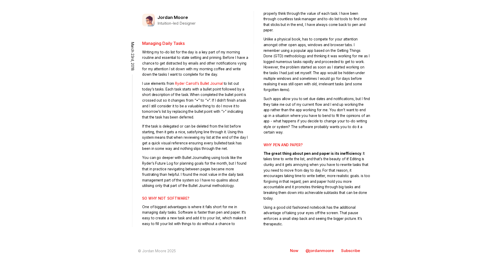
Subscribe (350, 250)
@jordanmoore (320, 250)
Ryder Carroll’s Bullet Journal (199, 83)
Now (294, 250)
